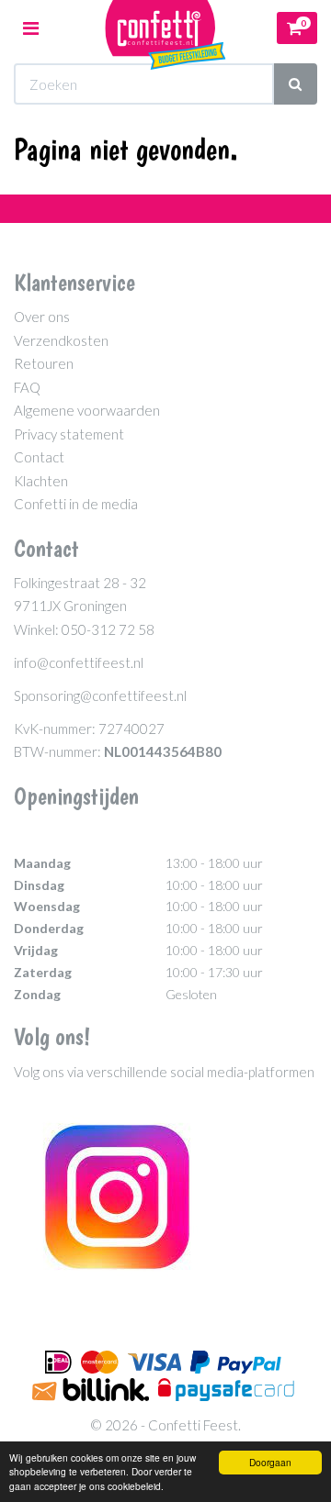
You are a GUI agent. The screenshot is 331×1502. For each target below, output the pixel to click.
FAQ (27, 387)
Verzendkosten (61, 340)
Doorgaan (270, 1462)
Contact (39, 457)
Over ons (42, 316)
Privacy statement (69, 434)
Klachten (41, 481)
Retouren (44, 363)
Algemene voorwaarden (87, 410)
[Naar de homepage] (165, 28)
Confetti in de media (76, 503)
